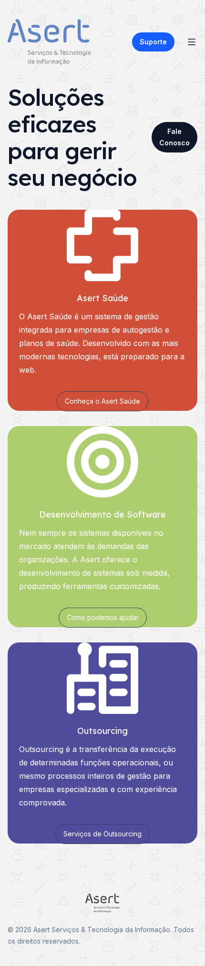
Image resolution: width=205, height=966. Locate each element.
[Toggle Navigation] (191, 42)
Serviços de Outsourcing (102, 834)
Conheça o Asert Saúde (102, 401)
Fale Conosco (174, 137)
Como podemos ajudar (103, 617)
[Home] (49, 42)
